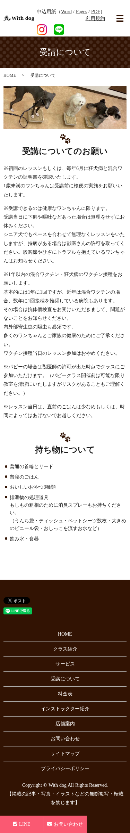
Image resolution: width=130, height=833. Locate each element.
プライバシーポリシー (65, 768)
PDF (95, 11)
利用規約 (95, 18)
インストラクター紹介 (65, 708)
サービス (65, 664)
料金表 (65, 693)
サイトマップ (65, 753)
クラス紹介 (65, 649)
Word (66, 11)
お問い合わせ (65, 738)
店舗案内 (65, 723)
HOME (9, 75)
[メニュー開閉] (119, 18)
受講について (65, 678)
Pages (81, 11)
